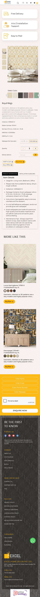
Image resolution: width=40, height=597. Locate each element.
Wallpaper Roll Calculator (9, 141)
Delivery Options (6, 154)
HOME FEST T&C (9, 524)
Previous (7, 95)
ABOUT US (7, 453)
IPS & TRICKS (9, 468)
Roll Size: (4, 129)
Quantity (4, 148)
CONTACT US (8, 481)
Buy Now (19, 161)
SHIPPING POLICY (9, 517)
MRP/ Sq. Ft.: (5, 136)
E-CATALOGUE (8, 457)
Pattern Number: (7, 125)
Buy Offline (7, 165)
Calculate (32, 141)
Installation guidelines (27, 174)
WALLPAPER (8, 537)
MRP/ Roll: (5, 132)
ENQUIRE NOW (20, 411)
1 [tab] (18, 280)
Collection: (5, 122)
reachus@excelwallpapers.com (13, 579)
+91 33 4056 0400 (9, 573)
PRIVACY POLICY (9, 502)
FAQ (5, 489)
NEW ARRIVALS (9, 460)
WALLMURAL (8, 541)
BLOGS (6, 464)
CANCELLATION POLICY (11, 513)
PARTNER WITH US (10, 485)
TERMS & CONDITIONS (11, 509)
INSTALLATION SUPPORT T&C (13, 520)
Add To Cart (7, 161)
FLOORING (7, 545)
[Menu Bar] (37, 3)
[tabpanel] (20, 263)
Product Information (10, 174)
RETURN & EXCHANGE (11, 506)
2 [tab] (21, 280)
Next (38, 95)
